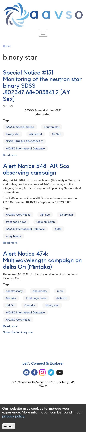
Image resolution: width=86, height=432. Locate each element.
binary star (12, 134)
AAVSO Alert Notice (18, 214)
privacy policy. (13, 416)
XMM (58, 229)
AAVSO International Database (25, 148)
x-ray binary (13, 236)
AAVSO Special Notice (20, 127)
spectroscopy (14, 291)
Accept (9, 426)
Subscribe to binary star (18, 332)
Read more (10, 155)
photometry (40, 291)
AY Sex (56, 134)
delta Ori (61, 298)
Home (7, 46)
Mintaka (11, 298)
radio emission (45, 221)
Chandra (29, 305)
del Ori (10, 305)
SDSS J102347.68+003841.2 (24, 141)
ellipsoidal (35, 134)
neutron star (51, 127)
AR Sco (45, 214)
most (60, 291)
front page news (16, 221)
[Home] (43, 15)
